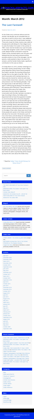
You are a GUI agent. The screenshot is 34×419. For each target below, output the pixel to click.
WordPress (21, 415)
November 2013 (7, 289)
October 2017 (6, 274)
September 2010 (7, 317)
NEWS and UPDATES (8, 374)
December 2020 (7, 257)
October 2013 (6, 291)
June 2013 (5, 297)
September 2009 (7, 328)
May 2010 (5, 325)
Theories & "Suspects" (9, 376)
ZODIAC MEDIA (7, 383)
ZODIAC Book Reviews (9, 380)
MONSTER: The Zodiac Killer (10, 197)
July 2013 (5, 295)
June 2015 (5, 285)
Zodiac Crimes (7, 382)
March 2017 (6, 276)
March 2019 (6, 261)
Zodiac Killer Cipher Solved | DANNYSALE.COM (15, 337)
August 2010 (6, 319)
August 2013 (6, 293)
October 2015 (6, 283)
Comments (7, 400)
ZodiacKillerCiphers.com (9, 222)
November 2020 (7, 259)
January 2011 (6, 313)
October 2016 (6, 278)
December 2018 (7, 263)
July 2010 (5, 321)
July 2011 (5, 306)
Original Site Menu (8, 245)
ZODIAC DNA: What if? (9, 192)
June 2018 (5, 268)
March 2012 (6, 302)
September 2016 (7, 280)
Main (4, 372)
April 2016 (5, 282)
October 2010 (6, 315)
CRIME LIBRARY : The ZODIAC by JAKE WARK (15, 238)
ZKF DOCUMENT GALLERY (10, 206)
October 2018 (6, 265)
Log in (4, 396)
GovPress (13, 415)
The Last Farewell (12, 25)
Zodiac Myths (6, 385)
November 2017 (7, 272)
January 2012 (6, 304)
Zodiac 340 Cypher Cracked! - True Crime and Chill (16, 343)
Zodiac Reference (7, 387)
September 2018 (7, 267)
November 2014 (7, 287)
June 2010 (5, 323)
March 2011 (6, 310)
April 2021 (5, 255)
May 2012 (5, 300)
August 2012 (6, 298)
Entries (6, 398)
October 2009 (6, 327)
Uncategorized (7, 378)
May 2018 (5, 270)
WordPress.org (7, 402)
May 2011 (5, 308)
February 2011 (7, 312)
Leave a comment (7, 168)
